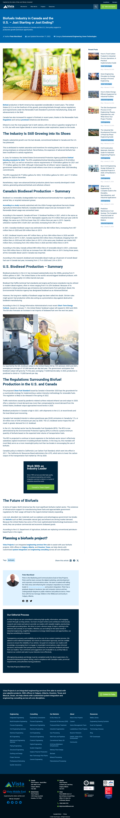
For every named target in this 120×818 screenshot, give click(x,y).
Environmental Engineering (72, 36)
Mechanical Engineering (37, 725)
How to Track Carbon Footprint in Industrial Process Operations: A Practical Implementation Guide (108, 58)
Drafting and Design (16, 753)
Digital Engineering (36, 744)
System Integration (36, 748)
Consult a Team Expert (41, 487)
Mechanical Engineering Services (17, 741)
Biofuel (5, 105)
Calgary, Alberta (28, 547)
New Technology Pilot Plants (39, 755)
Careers (114, 2)
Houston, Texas (44, 547)
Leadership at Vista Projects (78, 729)
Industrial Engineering (107, 99)
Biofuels (52, 753)
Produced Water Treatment (58, 725)
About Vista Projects (76, 717)
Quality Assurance (15, 765)
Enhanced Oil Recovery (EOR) (59, 721)
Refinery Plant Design (56, 750)
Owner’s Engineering (36, 759)
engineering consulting (40, 550)
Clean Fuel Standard (22, 391)
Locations (106, 2)
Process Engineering (16, 725)
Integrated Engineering (107, 140)
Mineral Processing (56, 757)
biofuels (9, 519)
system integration (19, 550)
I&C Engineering (15, 736)
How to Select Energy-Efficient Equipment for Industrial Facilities (108, 94)
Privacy (65, 814)
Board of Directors (75, 733)
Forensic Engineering (36, 740)
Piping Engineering (16, 746)
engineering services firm (37, 545)
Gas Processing (55, 733)
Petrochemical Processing (58, 761)
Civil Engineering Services (18, 729)
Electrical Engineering (16, 733)
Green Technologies (89, 36)
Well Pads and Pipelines (57, 736)
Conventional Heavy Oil (57, 740)
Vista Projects (8, 545)
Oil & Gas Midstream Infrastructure (56, 745)
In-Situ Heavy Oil (55, 717)
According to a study (11, 205)
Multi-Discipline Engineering (18, 721)
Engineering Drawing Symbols (99, 721)
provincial (25, 120)
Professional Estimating (17, 761)
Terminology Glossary (97, 729)
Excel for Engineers (96, 725)
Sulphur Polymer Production (38, 752)
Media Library (94, 717)
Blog (91, 733)
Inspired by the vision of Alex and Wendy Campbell (17, 2)
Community (73, 742)
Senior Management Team (78, 725)
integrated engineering (37, 587)
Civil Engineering (105, 122)
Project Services (15, 757)
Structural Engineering (17, 750)
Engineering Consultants (37, 717)
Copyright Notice (57, 814)
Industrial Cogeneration (57, 729)
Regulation (7, 120)
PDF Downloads (95, 736)
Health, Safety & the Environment (76, 737)
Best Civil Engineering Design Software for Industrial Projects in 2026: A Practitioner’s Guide (108, 170)
